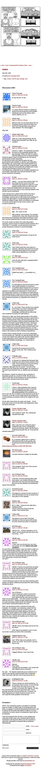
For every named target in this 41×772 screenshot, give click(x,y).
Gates (5, 69)
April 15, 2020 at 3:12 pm (20, 148)
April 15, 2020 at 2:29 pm (20, 107)
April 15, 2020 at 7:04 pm (20, 384)
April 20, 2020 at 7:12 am (20, 680)
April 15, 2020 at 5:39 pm (20, 282)
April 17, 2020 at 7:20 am (20, 528)
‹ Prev (6, 65)
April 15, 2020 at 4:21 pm (20, 257)
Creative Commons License (30, 756)
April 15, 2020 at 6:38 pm (20, 357)
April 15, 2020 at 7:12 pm (20, 410)
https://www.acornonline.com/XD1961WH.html (17, 446)
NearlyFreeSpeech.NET (27, 764)
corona (9, 78)
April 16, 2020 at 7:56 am (20, 451)
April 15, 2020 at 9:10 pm (20, 437)
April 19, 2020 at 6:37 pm (20, 661)
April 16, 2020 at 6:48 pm (20, 502)
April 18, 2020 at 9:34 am (20, 564)
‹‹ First (2, 65)
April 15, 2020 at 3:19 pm (20, 179)
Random (21, 65)
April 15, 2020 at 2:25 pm (20, 95)
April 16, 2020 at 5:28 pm (20, 490)
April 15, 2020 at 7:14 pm (20, 422)
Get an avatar (34, 726)
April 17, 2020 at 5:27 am (20, 515)
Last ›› (30, 65)
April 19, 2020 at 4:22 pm (20, 649)
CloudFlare (27, 765)
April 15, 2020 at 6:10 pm (20, 345)
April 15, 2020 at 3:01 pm (20, 136)
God (26, 78)
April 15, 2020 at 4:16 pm (20, 232)
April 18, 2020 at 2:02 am (20, 540)
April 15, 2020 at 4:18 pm (20, 244)
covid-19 (14, 78)
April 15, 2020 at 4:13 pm (20, 209)
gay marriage (20, 78)
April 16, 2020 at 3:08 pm (20, 464)
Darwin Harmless (17, 408)
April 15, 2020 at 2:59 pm (20, 120)
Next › (26, 65)
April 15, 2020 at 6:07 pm (20, 304)
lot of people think (14, 76)
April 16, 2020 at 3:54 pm (20, 476)
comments (5, 745)
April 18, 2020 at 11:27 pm (20, 589)
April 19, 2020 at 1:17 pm (20, 637)
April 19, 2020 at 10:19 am (20, 623)
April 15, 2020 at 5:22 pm (20, 270)
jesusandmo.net (30, 760)
